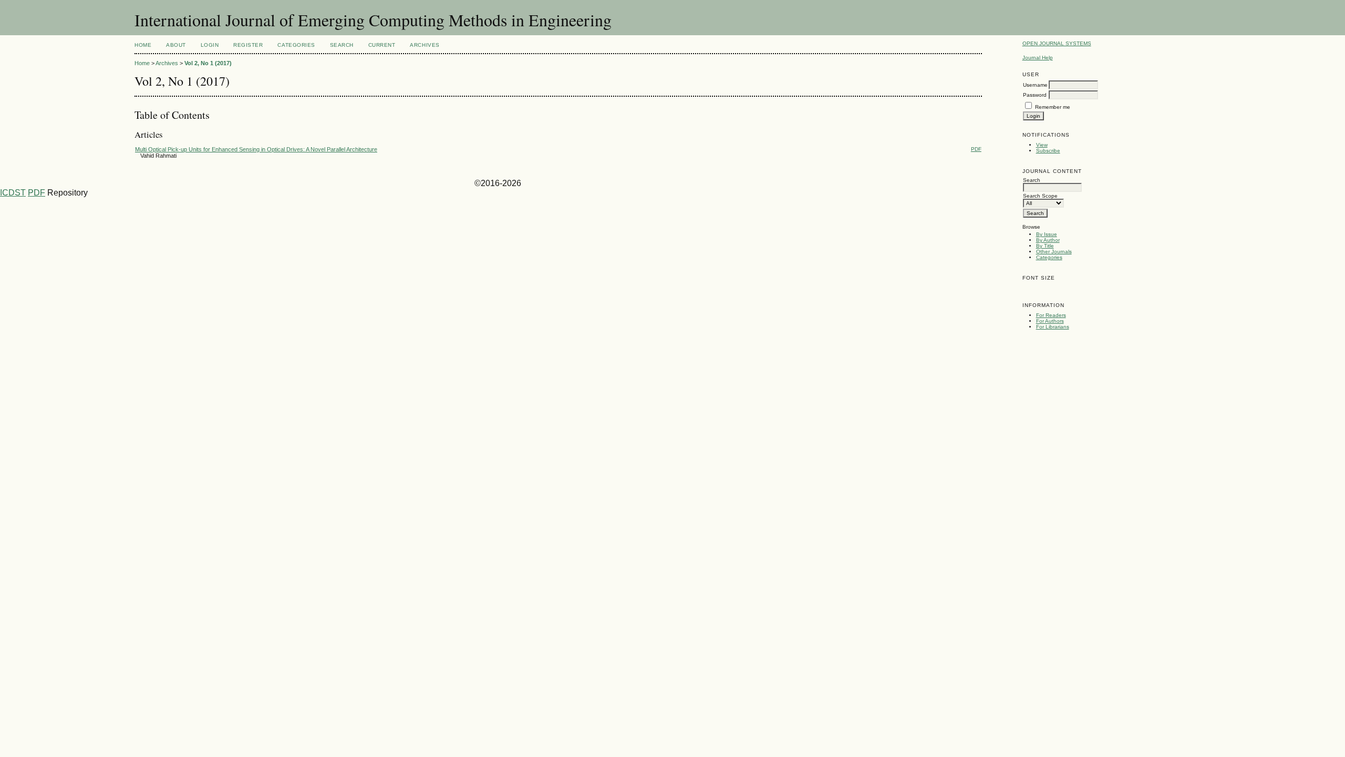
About (176, 45)
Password (1035, 95)
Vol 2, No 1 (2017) (208, 63)
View (1042, 145)
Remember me (1052, 107)
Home (142, 45)
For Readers (1051, 315)
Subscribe (1048, 151)
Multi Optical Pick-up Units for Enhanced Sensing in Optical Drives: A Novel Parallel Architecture (256, 149)
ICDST (13, 192)
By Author (1048, 240)
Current (382, 45)
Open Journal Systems (1056, 43)
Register (248, 45)
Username (1035, 85)
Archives (424, 45)
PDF (976, 149)
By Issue (1046, 234)
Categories (1049, 257)
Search (342, 45)
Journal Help (1037, 57)
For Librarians (1052, 327)
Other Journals (1054, 251)
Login (210, 45)
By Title (1045, 246)
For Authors (1050, 321)
